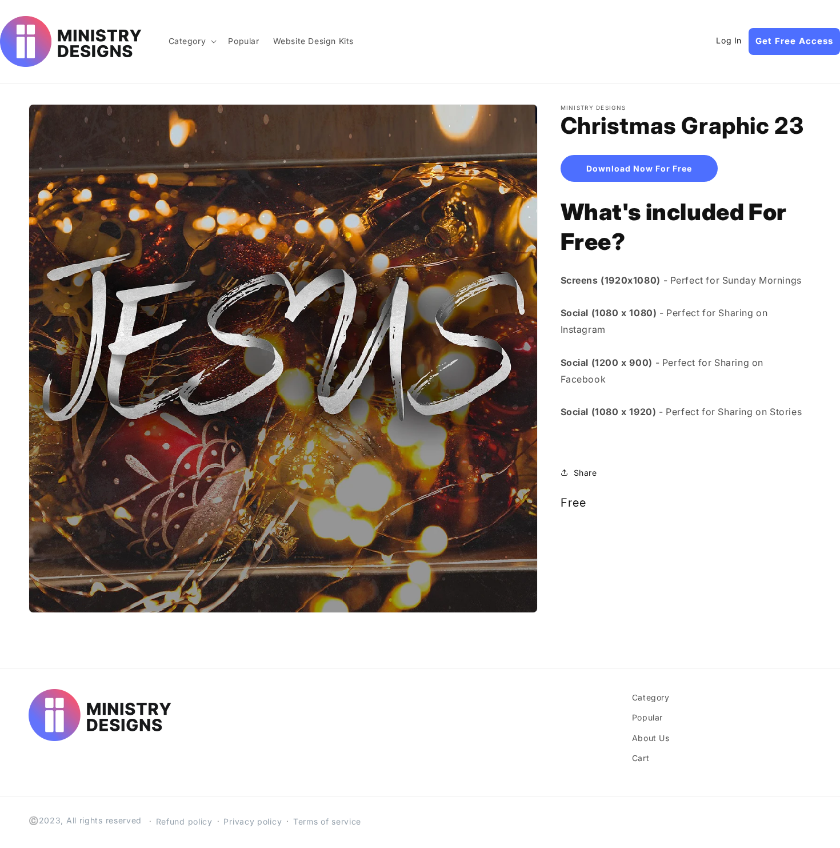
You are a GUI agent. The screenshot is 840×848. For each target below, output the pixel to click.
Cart (640, 758)
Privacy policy (252, 821)
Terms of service (327, 821)
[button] (192, 41)
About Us (651, 738)
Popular (647, 717)
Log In (729, 41)
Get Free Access (794, 40)
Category (651, 697)
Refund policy (184, 821)
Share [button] (585, 472)
